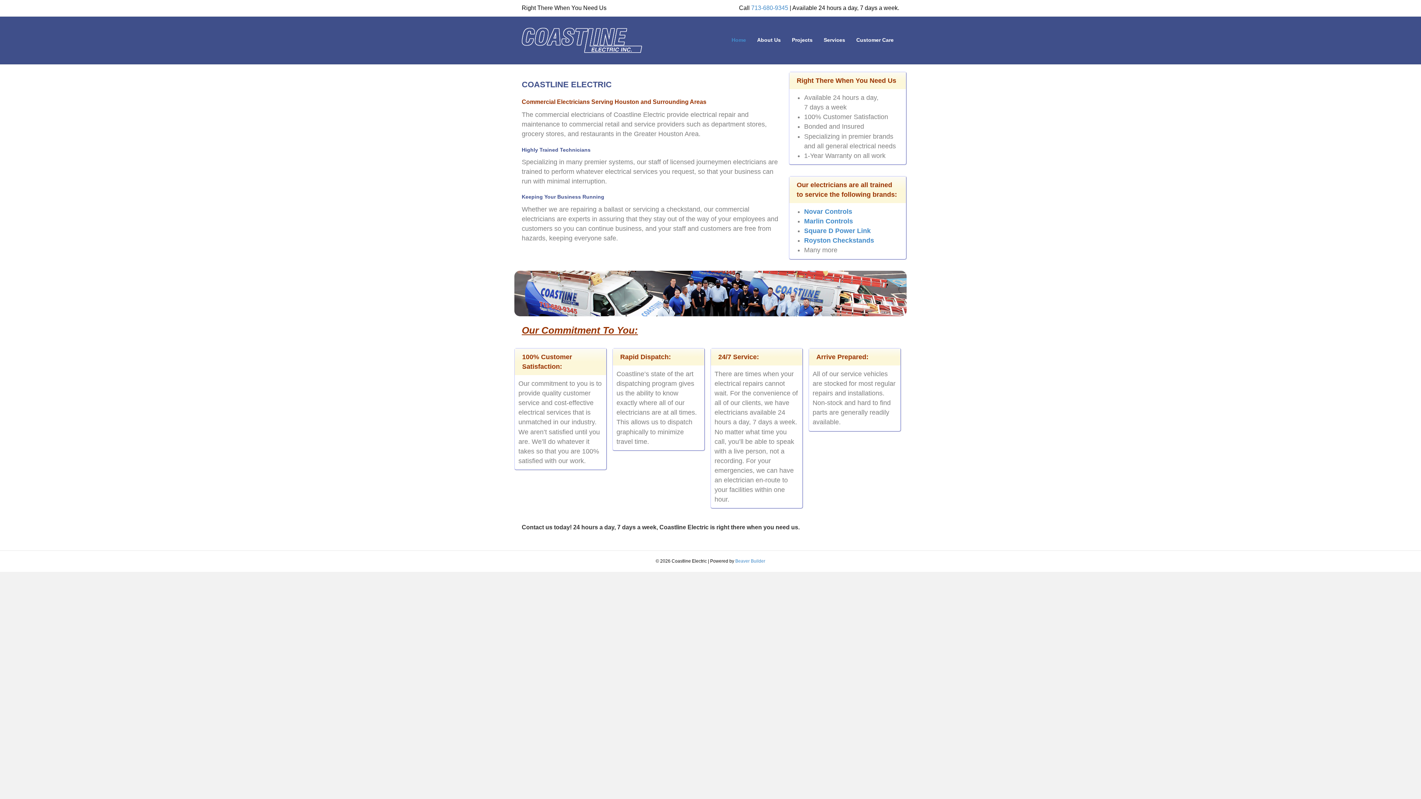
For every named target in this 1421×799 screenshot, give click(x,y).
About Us (769, 40)
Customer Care (875, 40)
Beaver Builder (750, 561)
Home (739, 40)
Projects (802, 40)
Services (834, 40)
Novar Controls (828, 211)
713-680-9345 (769, 8)
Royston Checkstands (839, 240)
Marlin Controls (828, 221)
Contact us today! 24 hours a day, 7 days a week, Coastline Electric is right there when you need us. (661, 527)
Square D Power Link (837, 231)
